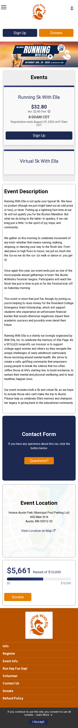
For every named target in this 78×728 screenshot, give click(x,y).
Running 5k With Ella (39, 97)
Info (6, 646)
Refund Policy (13, 698)
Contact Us (11, 683)
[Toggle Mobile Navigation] (3, 7)
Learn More (42, 714)
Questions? (39, 461)
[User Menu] (71, 7)
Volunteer (10, 676)
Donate (56, 33)
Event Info (10, 661)
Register (9, 653)
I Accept (38, 722)
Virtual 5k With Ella (39, 161)
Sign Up (20, 33)
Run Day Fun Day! (15, 668)
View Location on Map (37, 531)
